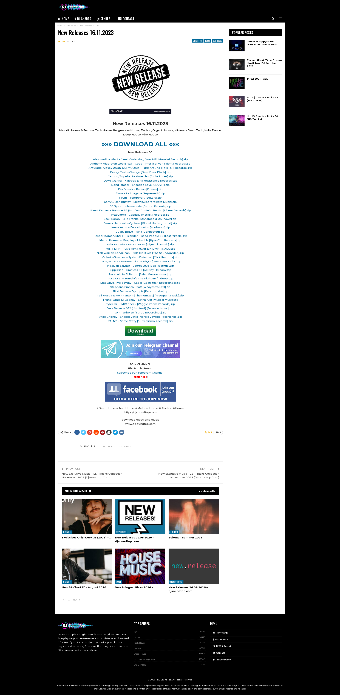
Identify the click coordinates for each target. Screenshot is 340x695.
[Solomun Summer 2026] (194, 516)
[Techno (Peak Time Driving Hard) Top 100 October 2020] (237, 64)
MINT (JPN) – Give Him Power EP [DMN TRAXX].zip (140, 248)
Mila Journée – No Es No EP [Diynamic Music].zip (140, 244)
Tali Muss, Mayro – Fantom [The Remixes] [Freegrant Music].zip (140, 295)
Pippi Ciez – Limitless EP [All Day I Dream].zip (140, 270)
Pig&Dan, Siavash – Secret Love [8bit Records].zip (140, 265)
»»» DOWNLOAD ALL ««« (140, 144)
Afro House (197, 41)
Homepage (222, 632)
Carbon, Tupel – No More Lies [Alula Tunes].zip (140, 176)
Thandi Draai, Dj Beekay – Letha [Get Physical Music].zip (140, 299)
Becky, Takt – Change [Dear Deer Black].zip (140, 172)
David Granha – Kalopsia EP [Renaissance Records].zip (140, 180)
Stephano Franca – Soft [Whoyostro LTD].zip (140, 287)
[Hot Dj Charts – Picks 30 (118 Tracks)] (237, 120)
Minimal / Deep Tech (144, 659)
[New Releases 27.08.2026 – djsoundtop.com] (140, 516)
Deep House (217, 41)
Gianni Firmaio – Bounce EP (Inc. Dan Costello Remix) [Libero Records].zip (140, 210)
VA (135, 631)
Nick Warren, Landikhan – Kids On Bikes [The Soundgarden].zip (140, 253)
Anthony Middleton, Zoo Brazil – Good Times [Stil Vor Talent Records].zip (140, 163)
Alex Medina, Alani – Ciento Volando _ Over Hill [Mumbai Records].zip (140, 159)
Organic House (176, 582)
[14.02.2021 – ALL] (237, 83)
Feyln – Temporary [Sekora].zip (140, 197)
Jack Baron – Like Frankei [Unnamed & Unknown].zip (140, 219)
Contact (128, 18)
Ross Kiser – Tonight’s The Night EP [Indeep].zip (140, 278)
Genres (105, 18)
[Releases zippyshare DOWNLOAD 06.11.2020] (237, 45)
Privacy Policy (223, 659)
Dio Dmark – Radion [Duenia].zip (140, 189)
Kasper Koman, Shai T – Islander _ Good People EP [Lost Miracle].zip (140, 236)
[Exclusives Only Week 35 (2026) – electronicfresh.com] (87, 516)
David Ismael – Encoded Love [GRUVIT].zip (140, 185)
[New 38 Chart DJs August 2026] (87, 566)
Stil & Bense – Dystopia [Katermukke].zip (140, 291)
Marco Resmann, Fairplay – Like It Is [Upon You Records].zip (140, 240)
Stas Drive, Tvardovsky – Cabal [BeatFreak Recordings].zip (140, 282)
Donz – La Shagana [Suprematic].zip (140, 193)
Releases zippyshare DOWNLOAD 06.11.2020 (262, 43)
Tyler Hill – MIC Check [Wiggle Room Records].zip (140, 304)
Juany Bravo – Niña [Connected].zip (140, 231)
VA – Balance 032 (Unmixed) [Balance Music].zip (140, 308)
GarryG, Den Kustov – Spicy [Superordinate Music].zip (140, 202)
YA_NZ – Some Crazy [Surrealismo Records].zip (140, 321)
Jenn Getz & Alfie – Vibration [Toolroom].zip (140, 227)
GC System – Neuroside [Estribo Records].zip (140, 206)
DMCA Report (223, 646)
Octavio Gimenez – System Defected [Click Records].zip (140, 257)
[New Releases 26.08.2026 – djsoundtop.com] (194, 566)
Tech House (139, 642)
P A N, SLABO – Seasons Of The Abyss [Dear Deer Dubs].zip (140, 261)
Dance (207, 41)
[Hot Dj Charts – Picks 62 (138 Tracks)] (237, 101)
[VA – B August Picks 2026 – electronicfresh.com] (140, 566)
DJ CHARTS (84, 18)
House (137, 637)
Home (65, 18)
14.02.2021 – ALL (257, 78)
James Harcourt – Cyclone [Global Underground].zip (140, 223)
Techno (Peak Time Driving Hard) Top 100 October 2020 (264, 63)
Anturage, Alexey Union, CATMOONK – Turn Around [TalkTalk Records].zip (140, 167)
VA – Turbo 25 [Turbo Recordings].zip (140, 312)
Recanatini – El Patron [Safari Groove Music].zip (140, 274)
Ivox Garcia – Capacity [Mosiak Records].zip (140, 214)
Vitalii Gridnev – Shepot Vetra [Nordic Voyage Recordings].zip (140, 316)
